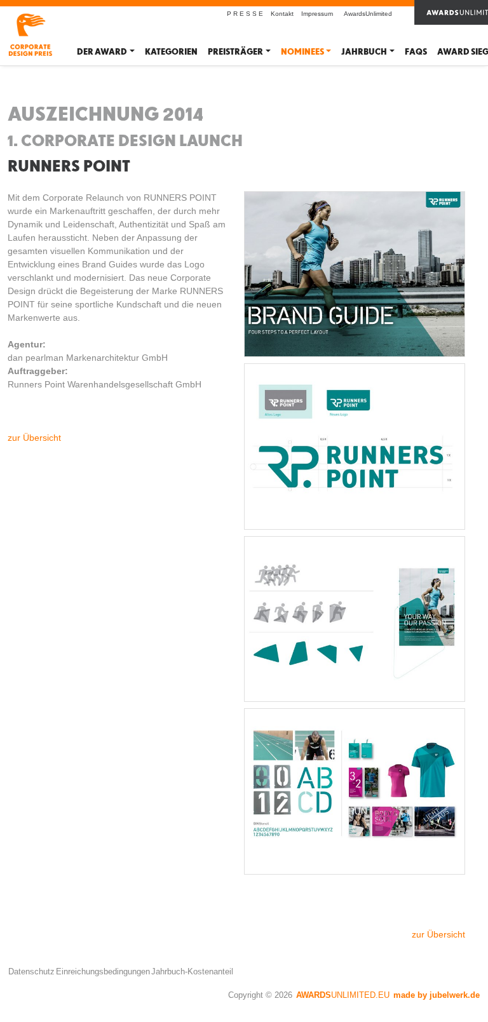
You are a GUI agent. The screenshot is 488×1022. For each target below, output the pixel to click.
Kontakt (282, 13)
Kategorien (171, 51)
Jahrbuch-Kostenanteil (192, 971)
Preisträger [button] (235, 51)
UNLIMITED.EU (343, 995)
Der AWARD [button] (102, 51)
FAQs (416, 51)
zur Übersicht (34, 438)
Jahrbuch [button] (364, 51)
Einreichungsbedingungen (103, 971)
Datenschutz (31, 971)
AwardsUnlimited (368, 13)
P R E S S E (245, 13)
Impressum (317, 13)
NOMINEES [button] (302, 51)
